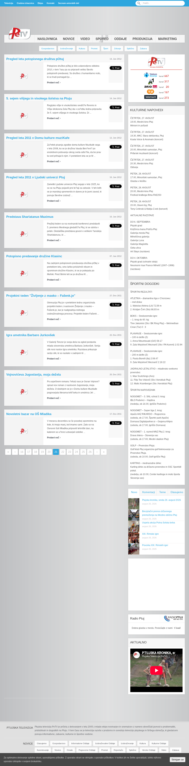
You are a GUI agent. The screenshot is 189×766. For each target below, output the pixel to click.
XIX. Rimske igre (150, 534)
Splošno (130, 48)
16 (21, 451)
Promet (94, 48)
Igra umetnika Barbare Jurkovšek (30, 335)
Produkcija (142, 38)
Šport (105, 48)
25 (83, 451)
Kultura (82, 48)
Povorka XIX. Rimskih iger (155, 545)
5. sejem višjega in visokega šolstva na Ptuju (39, 98)
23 (69, 451)
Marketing (167, 38)
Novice (69, 38)
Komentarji (148, 492)
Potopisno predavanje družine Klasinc (34, 256)
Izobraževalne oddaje (105, 743)
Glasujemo (177, 492)
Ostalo (70, 750)
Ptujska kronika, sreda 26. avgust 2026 (161, 500)
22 (62, 451)
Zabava (143, 48)
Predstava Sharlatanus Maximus (29, 217)
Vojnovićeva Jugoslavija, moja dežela (33, 374)
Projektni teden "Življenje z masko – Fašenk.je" (40, 295)
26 (90, 451)
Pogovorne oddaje (87, 750)
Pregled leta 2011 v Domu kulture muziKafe (37, 138)
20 (49, 451)
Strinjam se (177, 759)
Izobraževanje (66, 48)
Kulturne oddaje (159, 743)
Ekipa (40, 3)
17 (28, 451)
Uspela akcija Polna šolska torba (158, 522)
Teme (162, 492)
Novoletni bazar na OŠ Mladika (28, 414)
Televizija (8, 3)
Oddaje (120, 38)
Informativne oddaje (80, 743)
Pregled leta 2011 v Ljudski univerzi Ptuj (35, 177)
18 (35, 451)
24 (76, 451)
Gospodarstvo (47, 48)
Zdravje (117, 48)
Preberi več (54, 82)
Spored (102, 38)
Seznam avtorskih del (68, 3)
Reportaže (118, 750)
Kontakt (50, 3)
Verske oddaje (148, 750)
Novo (134, 492)
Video (85, 38)
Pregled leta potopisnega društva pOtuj (35, 59)
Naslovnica (47, 38)
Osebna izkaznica (25, 3)
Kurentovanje (43, 750)
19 (42, 451)
